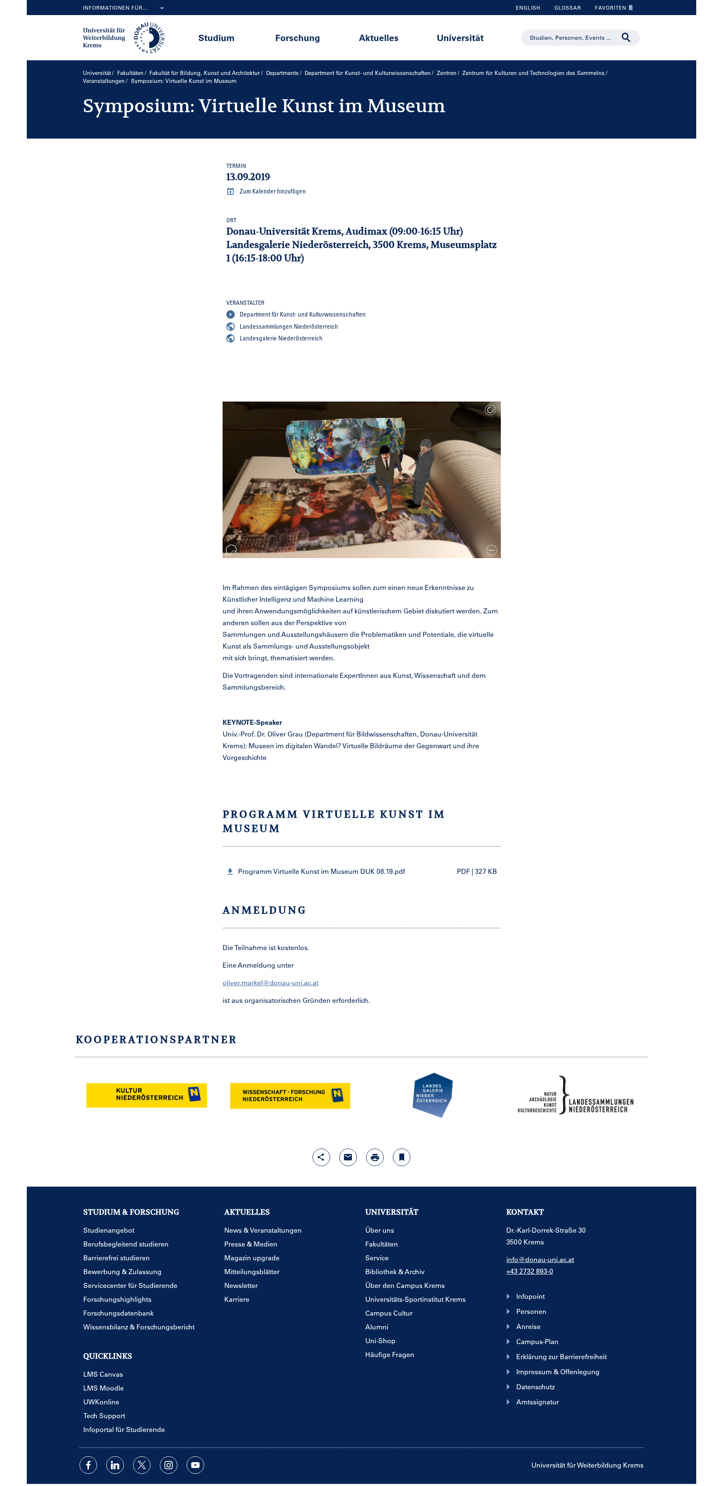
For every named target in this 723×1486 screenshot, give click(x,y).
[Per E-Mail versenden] (348, 1157)
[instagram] (168, 1465)
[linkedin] (115, 1465)
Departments (282, 72)
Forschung (297, 37)
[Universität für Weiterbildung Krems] (128, 37)
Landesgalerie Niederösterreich (280, 338)
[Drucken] (375, 1157)
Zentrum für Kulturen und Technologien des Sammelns (533, 72)
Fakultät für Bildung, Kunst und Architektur (204, 72)
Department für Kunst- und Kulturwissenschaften (302, 314)
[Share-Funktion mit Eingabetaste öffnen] (321, 1157)
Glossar (564, 9)
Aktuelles (379, 37)
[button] (362, 871)
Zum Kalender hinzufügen (272, 191)
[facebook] (88, 1465)
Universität (460, 37)
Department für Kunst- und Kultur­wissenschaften (368, 72)
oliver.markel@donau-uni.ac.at (270, 982)
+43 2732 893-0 (529, 1271)
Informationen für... (115, 7)
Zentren (446, 72)
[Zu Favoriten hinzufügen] (401, 1157)
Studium (216, 37)
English (528, 7)
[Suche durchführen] (626, 37)
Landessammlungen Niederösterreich (288, 326)
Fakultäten (130, 72)
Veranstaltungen (104, 80)
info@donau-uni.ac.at (540, 1259)
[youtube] (195, 1465)
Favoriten (607, 9)
